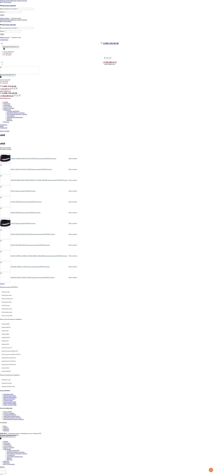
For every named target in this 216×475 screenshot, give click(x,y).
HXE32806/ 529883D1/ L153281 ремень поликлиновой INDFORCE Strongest (30, 266)
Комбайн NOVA (5, 344)
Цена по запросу (73, 158)
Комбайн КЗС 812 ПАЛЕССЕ (9, 361)
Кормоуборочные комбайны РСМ (10, 351)
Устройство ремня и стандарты (12, 417)
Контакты (6, 430)
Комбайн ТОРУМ (6, 337)
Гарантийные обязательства (11, 416)
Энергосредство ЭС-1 (7, 347)
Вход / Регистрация (9, 464)
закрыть (2, 283)
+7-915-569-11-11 (109, 62)
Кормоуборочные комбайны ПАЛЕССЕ (11, 354)
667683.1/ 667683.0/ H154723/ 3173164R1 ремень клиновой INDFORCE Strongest (31, 169)
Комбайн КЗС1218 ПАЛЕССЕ (9, 364)
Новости (5, 427)
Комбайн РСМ (5, 340)
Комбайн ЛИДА (5, 367)
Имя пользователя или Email (8, 9)
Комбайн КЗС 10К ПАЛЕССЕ (9, 357)
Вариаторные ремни (6, 302)
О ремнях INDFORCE (9, 414)
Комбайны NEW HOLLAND (8, 386)
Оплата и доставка (8, 413)
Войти (2, 15)
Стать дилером (7, 411)
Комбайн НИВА (5, 334)
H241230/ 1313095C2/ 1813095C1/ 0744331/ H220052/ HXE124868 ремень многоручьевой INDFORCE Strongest (39, 256)
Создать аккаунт (9, 5)
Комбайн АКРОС (6, 324)
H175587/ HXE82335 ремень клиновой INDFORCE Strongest (26, 201)
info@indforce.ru (109, 64)
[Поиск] (4, 49)
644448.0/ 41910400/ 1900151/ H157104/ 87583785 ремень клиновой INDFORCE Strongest (33, 158)
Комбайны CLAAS (6, 379)
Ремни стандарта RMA (7, 315)
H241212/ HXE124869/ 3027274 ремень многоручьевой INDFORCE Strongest (30, 245)
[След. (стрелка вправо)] (2, 474)
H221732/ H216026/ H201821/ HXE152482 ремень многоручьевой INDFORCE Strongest (33, 234)
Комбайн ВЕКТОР (6, 327)
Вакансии (6, 429)
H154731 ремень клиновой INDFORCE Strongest (23, 191)
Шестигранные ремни (7, 312)
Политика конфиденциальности (9, 435)
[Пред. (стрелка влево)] (0, 474)
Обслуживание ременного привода (13, 419)
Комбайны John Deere (7, 383)
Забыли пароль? (4, 18)
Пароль (2, 12)
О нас (5, 426)
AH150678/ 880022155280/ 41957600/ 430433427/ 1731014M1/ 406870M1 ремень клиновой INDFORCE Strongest (39, 180)
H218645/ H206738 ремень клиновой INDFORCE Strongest (25, 212)
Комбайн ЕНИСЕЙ (6, 371)
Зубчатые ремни (6, 305)
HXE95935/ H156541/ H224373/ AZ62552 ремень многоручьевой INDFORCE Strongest (32, 277)
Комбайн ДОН (5, 330)
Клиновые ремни (6, 291)
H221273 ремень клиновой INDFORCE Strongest (23, 223)
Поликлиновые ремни (7, 308)
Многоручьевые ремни (7, 298)
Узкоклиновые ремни (7, 295)
